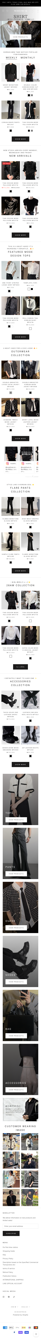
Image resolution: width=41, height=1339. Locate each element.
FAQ (4, 1255)
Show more (20, 139)
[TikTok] (14, 1296)
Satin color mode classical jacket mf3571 (30, 650)
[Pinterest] (9, 1296)
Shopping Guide (9, 1251)
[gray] (32, 131)
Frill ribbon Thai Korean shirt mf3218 (30, 320)
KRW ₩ (13, 1307)
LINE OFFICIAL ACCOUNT (12, 1283)
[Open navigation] (3, 11)
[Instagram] (3, 1296)
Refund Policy (8, 1272)
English (25, 1307)
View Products (20, 37)
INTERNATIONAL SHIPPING (13, 1280)
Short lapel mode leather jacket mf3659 (30, 422)
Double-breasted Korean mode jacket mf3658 (30, 384)
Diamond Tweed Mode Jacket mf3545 (11, 422)
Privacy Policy (8, 1258)
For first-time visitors (10, 1247)
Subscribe (11, 1233)
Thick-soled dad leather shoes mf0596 (10, 714)
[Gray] (32, 95)
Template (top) (30, 283)
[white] (32, 191)
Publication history (9, 1276)
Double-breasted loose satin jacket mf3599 (10, 384)
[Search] (7, 11)
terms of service (9, 1268)
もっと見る (20, 667)
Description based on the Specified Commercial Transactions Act (20, 1263)
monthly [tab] (28, 57)
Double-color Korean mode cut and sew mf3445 (30, 87)
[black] (11, 93)
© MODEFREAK (20, 1312)
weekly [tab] (12, 57)
